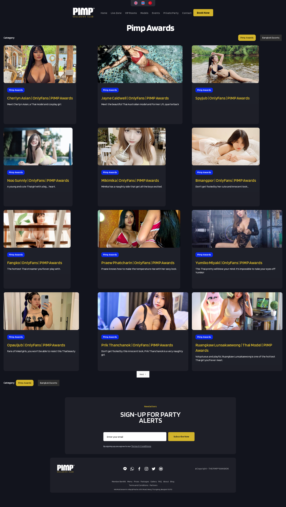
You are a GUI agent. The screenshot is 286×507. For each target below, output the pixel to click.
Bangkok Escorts (270, 37)
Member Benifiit (119, 481)
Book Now (203, 12)
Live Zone (116, 12)
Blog (172, 481)
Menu (129, 481)
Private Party (171, 12)
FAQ (160, 481)
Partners (153, 485)
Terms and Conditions (138, 485)
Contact (187, 12)
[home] (84, 12)
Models (144, 12)
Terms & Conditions (141, 446)
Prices (136, 481)
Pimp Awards (247, 37)
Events (156, 12)
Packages (145, 481)
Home (104, 12)
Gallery (153, 481)
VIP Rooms (131, 12)
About (166, 481)
